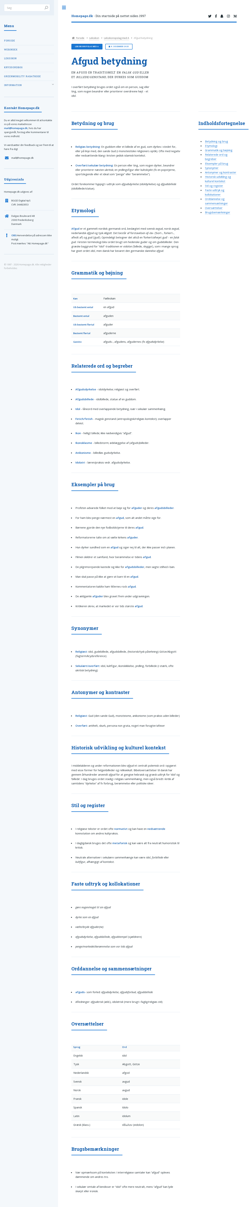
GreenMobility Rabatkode (22, 76)
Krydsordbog (13, 67)
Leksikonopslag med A (116, 38)
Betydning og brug (216, 141)
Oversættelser (214, 208)
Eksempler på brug (216, 163)
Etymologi (211, 146)
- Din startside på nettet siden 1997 (108, 16)
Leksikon (94, 38)
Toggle (64, 7)
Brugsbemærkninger (217, 212)
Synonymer (212, 168)
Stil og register (214, 185)
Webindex (11, 49)
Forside (80, 38)
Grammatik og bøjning (218, 150)
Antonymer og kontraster (220, 172)
